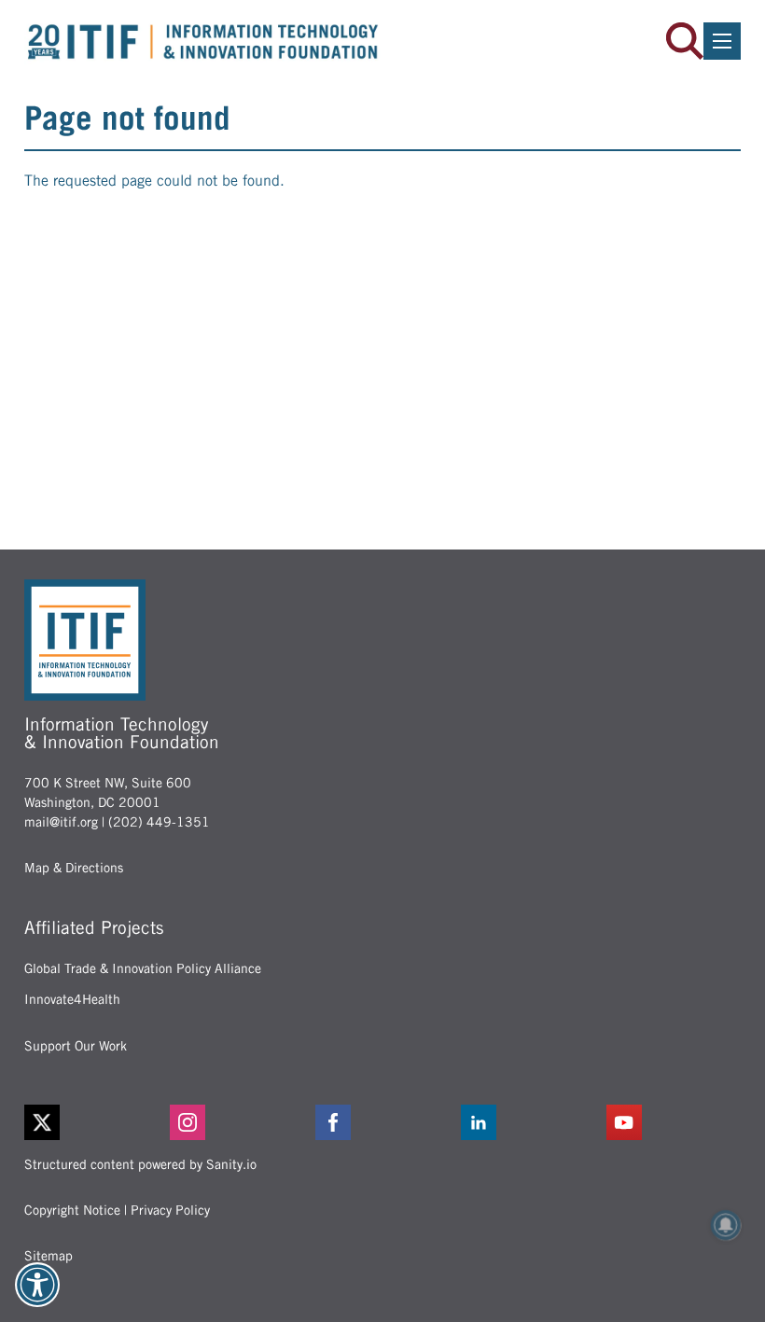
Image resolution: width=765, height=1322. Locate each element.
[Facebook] (382, 1122)
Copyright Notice (72, 1210)
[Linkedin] (528, 1122)
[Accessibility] (37, 1284)
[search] (684, 41)
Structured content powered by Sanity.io (140, 1164)
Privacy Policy (170, 1210)
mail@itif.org (61, 821)
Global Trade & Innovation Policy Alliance (142, 968)
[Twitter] (42, 1122)
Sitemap (48, 1255)
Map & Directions (73, 867)
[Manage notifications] (726, 1225)
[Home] (203, 41)
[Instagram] (237, 1122)
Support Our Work (75, 1045)
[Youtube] (673, 1122)
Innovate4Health (72, 999)
